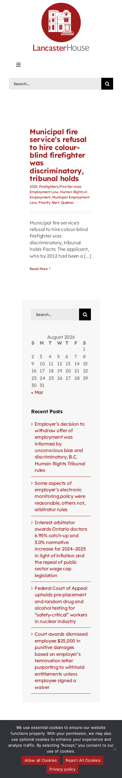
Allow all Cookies (41, 760)
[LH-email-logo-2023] (61, 4)
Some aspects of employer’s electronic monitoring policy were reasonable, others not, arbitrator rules (60, 496)
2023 (33, 186)
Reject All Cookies (83, 760)
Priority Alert (49, 202)
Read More (39, 269)
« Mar (37, 392)
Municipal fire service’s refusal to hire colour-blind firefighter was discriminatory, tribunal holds (58, 155)
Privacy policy (62, 769)
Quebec (67, 202)
